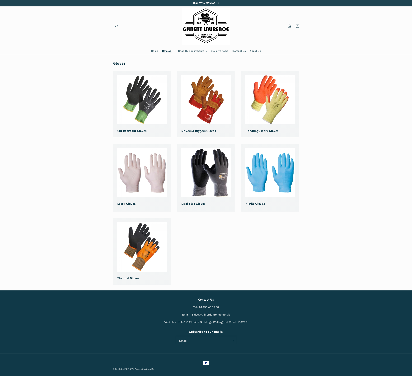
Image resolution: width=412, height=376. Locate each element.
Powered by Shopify (144, 369)
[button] (117, 26)
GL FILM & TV (127, 369)
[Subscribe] (232, 341)
